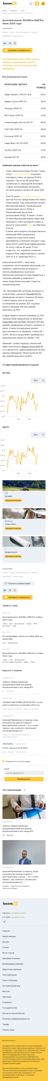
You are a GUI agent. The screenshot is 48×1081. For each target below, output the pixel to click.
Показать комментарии (19, 583)
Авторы (5, 942)
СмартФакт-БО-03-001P (14, 322)
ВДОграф (11, 752)
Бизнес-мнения (9, 936)
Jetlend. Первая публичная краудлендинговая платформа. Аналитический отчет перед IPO (17, 684)
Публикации (13, 10)
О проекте (7, 1002)
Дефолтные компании (11, 969)
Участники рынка (9, 975)
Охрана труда (8, 1030)
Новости (6, 931)
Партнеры (6, 997)
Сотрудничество (9, 1008)
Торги (12, 32)
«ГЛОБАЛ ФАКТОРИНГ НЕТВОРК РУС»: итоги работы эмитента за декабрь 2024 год (22, 703)
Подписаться (23, 779)
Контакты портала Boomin (13, 1013)
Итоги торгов (8, 744)
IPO (3, 691)
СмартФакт (6, 36)
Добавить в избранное (19, 50)
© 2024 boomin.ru (9, 1040)
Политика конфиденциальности (16, 1019)
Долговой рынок (22, 32)
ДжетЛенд (10, 691)
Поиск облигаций (9, 980)
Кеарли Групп (18, 36)
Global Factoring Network (31, 709)
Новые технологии (21, 752)
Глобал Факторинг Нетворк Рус (12, 709)
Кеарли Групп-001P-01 (32, 346)
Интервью (5, 734)
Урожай (34, 32)
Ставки (5, 32)
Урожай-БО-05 (33, 294)
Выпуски (6, 991)
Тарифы (5, 1024)
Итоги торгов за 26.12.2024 (15, 748)
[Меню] (43, 3)
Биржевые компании (11, 958)
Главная (4, 10)
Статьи (23, 10)
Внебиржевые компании (12, 964)
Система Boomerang (11, 986)
